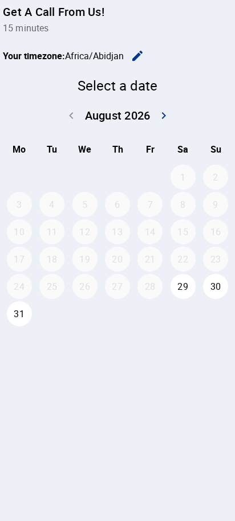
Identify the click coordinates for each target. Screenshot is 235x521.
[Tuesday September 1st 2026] (51, 313)
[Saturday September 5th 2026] (183, 313)
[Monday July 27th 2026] (19, 177)
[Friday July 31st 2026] (150, 177)
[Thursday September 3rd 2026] (117, 313)
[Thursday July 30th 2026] (117, 177)
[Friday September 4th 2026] (150, 313)
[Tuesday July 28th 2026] (51, 177)
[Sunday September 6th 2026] (215, 313)
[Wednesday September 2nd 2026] (85, 313)
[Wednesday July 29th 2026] (85, 177)
